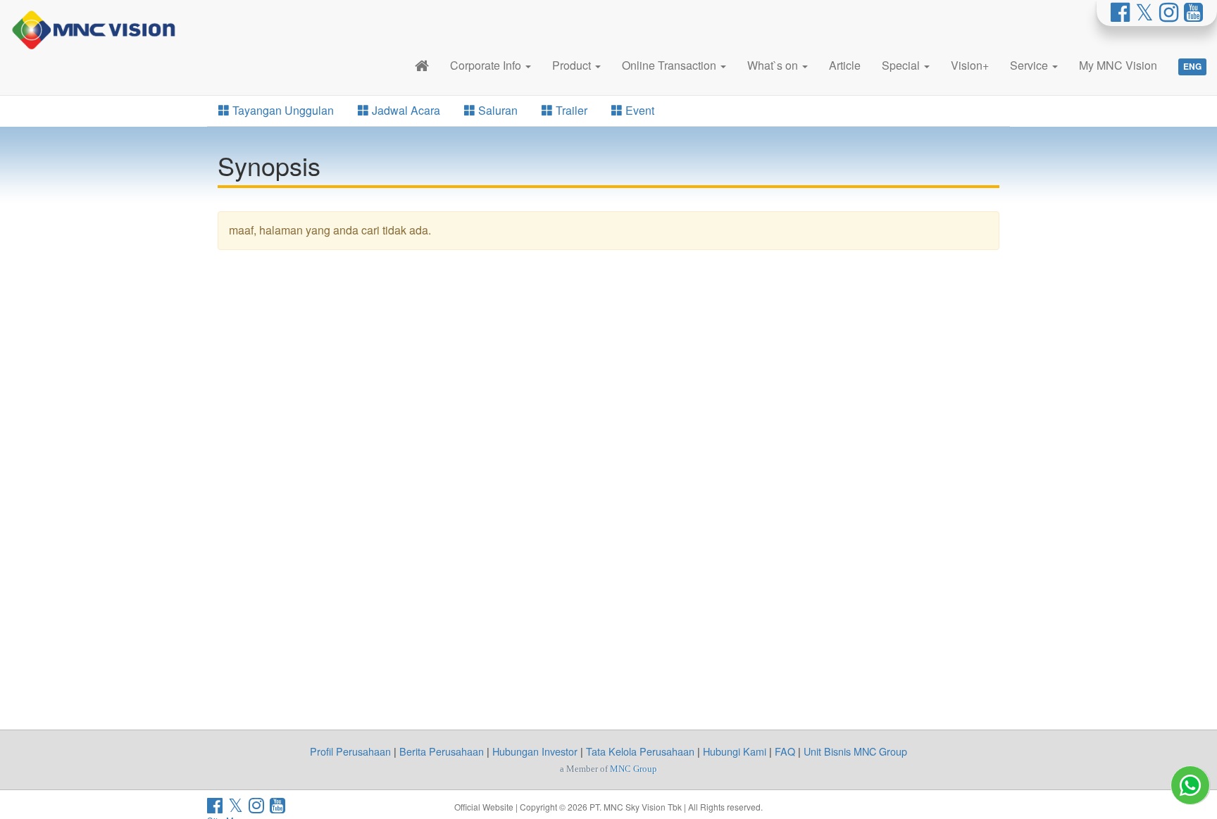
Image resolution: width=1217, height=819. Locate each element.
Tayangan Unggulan (282, 110)
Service (1030, 65)
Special (902, 65)
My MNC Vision (1118, 65)
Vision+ (970, 65)
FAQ (785, 751)
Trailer (570, 110)
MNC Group (633, 768)
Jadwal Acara (404, 110)
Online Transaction (670, 65)
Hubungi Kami (734, 751)
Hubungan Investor (535, 751)
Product (573, 65)
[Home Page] (421, 65)
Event (638, 110)
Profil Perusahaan (350, 751)
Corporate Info (487, 65)
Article (845, 65)
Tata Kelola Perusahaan (640, 751)
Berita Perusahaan (441, 751)
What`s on (774, 65)
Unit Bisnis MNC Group (855, 751)
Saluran (496, 110)
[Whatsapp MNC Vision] (1190, 785)
